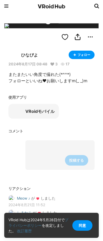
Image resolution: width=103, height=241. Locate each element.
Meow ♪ (23, 198)
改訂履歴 (24, 231)
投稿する (76, 160)
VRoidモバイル (40, 111)
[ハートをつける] (65, 37)
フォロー (84, 55)
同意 (82, 225)
